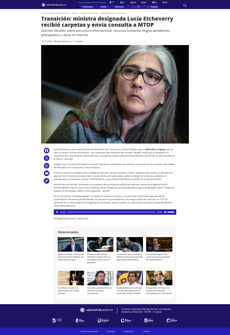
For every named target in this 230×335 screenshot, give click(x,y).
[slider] (171, 211)
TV (138, 6)
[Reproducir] (57, 212)
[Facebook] (46, 151)
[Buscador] (185, 5)
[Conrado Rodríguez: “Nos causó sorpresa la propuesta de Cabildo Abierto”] (159, 244)
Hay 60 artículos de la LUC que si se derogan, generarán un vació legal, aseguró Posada (129, 291)
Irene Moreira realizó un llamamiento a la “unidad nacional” (68, 291)
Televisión (87, 6)
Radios (154, 6)
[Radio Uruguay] (133, 2)
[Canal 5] (112, 2)
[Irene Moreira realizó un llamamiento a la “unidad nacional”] (71, 278)
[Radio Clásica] (144, 2)
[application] (115, 212)
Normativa (111, 331)
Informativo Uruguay (113, 13)
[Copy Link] (46, 182)
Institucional (129, 331)
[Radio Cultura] (165, 2)
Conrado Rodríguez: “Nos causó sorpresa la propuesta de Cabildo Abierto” (158, 257)
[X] (46, 159)
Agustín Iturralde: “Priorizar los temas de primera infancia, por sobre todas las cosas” (71, 257)
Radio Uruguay (89, 13)
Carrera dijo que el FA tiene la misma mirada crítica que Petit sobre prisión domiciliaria (130, 257)
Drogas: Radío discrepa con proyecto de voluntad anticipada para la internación (159, 291)
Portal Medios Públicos (55, 13)
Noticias (119, 6)
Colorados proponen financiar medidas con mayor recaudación (99, 291)
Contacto (146, 331)
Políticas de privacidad (89, 331)
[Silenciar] (165, 212)
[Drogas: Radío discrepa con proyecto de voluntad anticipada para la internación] (159, 278)
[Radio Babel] (154, 2)
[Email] (46, 174)
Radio (103, 6)
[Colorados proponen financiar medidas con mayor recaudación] (100, 278)
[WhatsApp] (46, 166)
